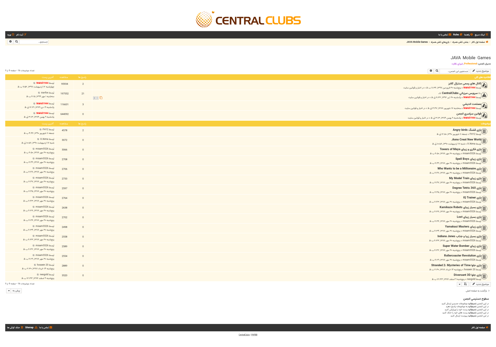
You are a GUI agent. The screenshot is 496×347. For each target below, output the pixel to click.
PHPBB (254, 334)
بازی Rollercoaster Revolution (462, 255)
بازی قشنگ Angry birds (467, 130)
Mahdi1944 (469, 88)
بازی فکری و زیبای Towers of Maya (460, 149)
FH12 (472, 134)
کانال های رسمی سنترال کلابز (464, 83)
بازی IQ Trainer (472, 197)
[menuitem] (469, 35)
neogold (471, 279)
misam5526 (469, 153)
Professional (470, 64)
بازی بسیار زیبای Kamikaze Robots (460, 207)
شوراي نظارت (457, 63)
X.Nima (471, 144)
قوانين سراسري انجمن (468, 113)
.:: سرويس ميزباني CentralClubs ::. (459, 93)
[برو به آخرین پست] (34, 83)
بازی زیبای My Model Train (465, 178)
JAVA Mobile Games (471, 58)
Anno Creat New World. (466, 139)
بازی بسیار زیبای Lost (469, 217)
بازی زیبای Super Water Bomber (462, 246)
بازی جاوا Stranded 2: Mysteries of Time (456, 265)
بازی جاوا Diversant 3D (467, 275)
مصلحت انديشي (472, 104)
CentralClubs (244, 334)
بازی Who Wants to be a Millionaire (459, 168)
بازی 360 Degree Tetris (466, 188)
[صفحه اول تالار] (248, 19)
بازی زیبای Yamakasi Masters (463, 226)
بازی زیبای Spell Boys (468, 159)
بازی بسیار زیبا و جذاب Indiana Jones (459, 236)
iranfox (44, 93)
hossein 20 (469, 269)
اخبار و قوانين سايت (412, 88)
